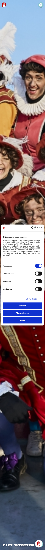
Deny (22, 320)
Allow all (22, 306)
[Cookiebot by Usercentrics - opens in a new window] (31, 228)
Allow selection (22, 313)
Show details (31, 299)
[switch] (38, 274)
